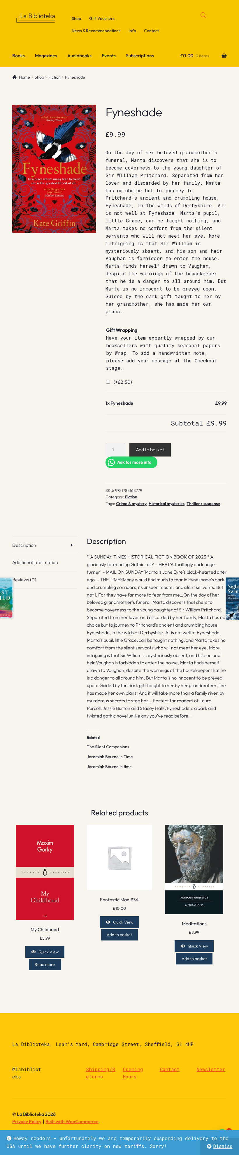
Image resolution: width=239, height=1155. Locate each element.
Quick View (48, 952)
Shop (76, 18)
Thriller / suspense (203, 503)
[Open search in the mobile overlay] (203, 15)
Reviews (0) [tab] (24, 579)
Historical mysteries (166, 503)
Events (109, 55)
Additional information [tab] (35, 562)
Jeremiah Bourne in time (109, 766)
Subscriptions (140, 55)
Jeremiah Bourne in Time (110, 756)
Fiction (54, 77)
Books (18, 55)
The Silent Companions (108, 746)
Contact (151, 30)
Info (132, 30)
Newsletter (211, 1069)
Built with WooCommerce (72, 1121)
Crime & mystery (131, 503)
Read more (45, 964)
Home (24, 77)
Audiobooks (79, 55)
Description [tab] (24, 545)
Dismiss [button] (222, 1146)
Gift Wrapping (121, 330)
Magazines (46, 55)
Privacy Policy (26, 1121)
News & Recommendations (96, 30)
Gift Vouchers (102, 18)
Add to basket (150, 449)
